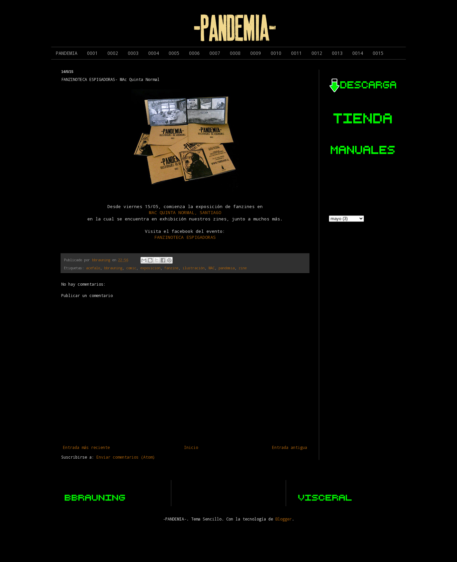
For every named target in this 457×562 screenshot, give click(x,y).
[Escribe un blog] (150, 260)
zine (243, 268)
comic (131, 268)
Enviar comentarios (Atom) (125, 457)
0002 (112, 53)
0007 (214, 53)
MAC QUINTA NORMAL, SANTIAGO (185, 212)
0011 (296, 53)
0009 (255, 53)
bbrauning (113, 268)
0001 (92, 53)
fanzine (171, 268)
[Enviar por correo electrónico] (144, 260)
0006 (194, 53)
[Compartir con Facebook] (163, 260)
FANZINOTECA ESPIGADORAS (185, 237)
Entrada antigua (289, 447)
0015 (378, 53)
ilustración (193, 268)
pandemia (226, 268)
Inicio (191, 447)
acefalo (93, 268)
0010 (276, 53)
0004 (153, 53)
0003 (133, 53)
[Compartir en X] (156, 260)
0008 (235, 53)
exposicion (150, 268)
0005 (174, 53)
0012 (316, 53)
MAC (211, 268)
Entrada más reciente (86, 447)
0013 (337, 53)
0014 (357, 53)
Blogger (283, 519)
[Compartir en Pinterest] (169, 260)
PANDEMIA (66, 53)
